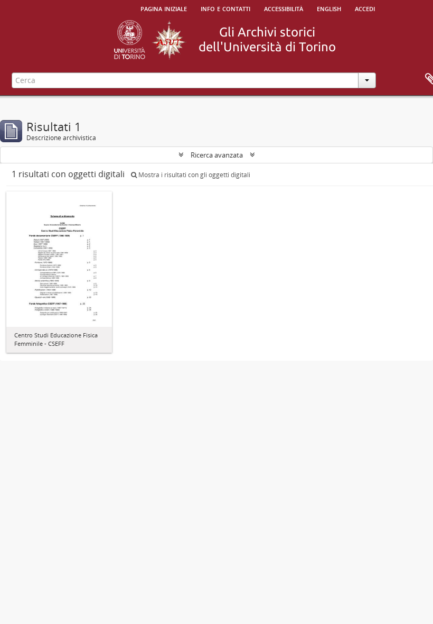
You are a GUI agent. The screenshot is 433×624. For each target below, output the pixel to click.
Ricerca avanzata (216, 155)
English (329, 8)
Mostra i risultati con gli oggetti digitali (193, 174)
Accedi (365, 8)
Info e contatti (225, 8)
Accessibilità (283, 8)
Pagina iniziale (163, 8)
